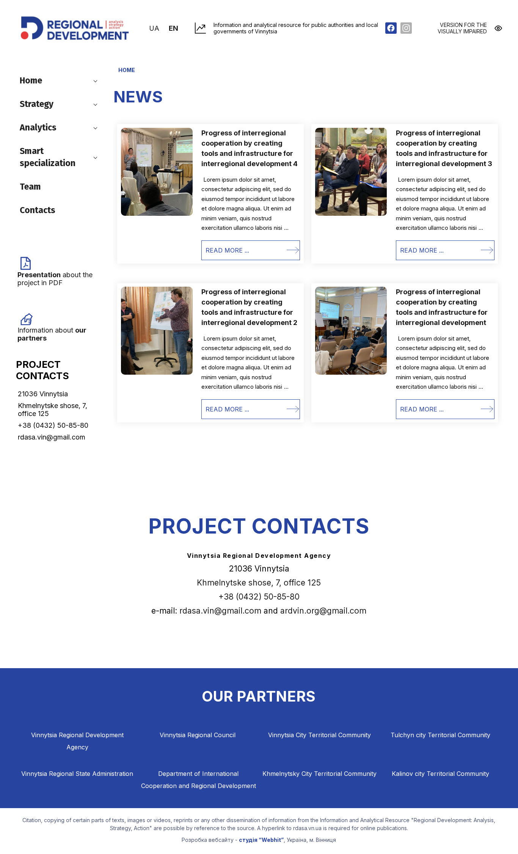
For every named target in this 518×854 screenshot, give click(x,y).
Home (31, 80)
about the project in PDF (55, 279)
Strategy (36, 104)
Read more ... (227, 250)
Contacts (37, 210)
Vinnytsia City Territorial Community (319, 735)
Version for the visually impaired (462, 28)
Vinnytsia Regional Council (197, 735)
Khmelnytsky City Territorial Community (319, 773)
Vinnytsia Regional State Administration (77, 773)
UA (155, 28)
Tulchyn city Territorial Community (440, 735)
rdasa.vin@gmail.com (220, 610)
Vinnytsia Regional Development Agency (77, 741)
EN (173, 28)
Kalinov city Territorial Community (440, 773)
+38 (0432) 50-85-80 (259, 596)
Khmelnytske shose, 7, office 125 (259, 582)
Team (30, 186)
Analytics (38, 127)
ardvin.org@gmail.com (323, 610)
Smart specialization (47, 157)
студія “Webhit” (261, 840)
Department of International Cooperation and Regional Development (198, 780)
